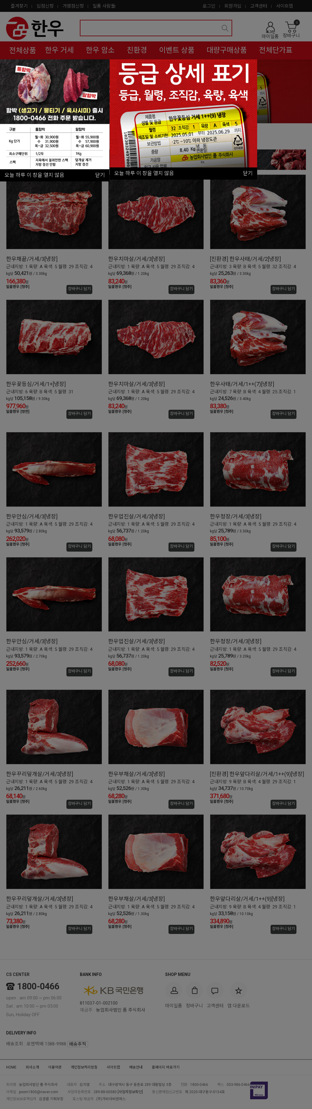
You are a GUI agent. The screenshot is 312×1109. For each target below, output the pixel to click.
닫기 (248, 173)
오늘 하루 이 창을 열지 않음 (144, 173)
